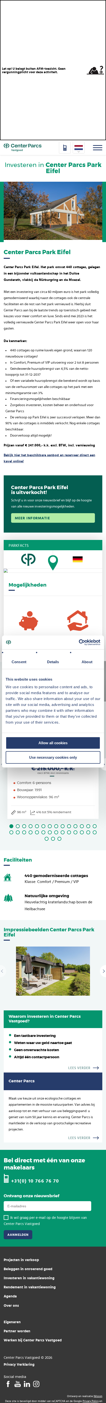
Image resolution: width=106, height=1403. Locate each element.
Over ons (11, 1305)
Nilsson (98, 1396)
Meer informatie (32, 518)
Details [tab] (53, 662)
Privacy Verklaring (19, 1364)
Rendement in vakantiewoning (30, 1287)
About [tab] (87, 662)
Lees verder (79, 1068)
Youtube (17, 1384)
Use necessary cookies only (53, 757)
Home (22, 147)
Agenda (10, 1296)
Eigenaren (12, 1322)
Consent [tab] (19, 662)
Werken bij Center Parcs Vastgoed (33, 1340)
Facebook (8, 1384)
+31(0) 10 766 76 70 (35, 1180)
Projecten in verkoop (21, 1260)
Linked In (26, 1384)
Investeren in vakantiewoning (29, 1278)
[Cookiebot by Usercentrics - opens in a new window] (78, 642)
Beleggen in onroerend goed (28, 1269)
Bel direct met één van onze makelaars (44, 1164)
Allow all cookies (53, 743)
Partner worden (17, 1331)
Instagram (36, 1384)
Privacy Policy (91, 1401)
